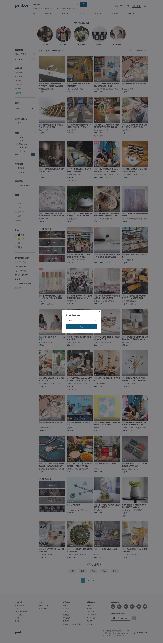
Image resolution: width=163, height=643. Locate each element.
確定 (81, 326)
